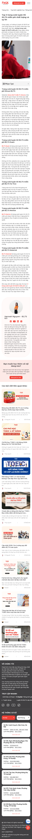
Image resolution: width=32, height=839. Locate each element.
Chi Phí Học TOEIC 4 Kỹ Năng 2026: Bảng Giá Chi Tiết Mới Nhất (14, 443)
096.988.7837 (14, 777)
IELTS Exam (5, 146)
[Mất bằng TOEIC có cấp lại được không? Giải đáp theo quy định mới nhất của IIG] (16, 466)
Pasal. (9, 822)
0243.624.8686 (14, 809)
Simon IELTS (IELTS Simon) (17, 95)
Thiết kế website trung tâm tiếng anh (14, 834)
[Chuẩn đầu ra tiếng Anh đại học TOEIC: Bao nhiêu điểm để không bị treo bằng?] (16, 500)
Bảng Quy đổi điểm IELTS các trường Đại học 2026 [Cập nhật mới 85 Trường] (15, 410)
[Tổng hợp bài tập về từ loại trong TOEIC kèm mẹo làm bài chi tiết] (16, 600)
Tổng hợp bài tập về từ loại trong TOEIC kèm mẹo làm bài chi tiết (14, 611)
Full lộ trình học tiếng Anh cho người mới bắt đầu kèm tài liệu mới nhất (14, 579)
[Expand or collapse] (28, 83)
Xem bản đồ (16, 734)
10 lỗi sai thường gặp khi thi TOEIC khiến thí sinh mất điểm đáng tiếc (14, 646)
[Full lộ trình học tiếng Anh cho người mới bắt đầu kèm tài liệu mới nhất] (16, 567)
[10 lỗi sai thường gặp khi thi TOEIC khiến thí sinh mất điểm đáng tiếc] (16, 634)
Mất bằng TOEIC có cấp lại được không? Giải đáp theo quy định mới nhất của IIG (14, 478)
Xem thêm (18, 731)
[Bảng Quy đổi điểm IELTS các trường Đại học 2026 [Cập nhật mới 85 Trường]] (16, 397)
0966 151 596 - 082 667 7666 (19, 729)
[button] (2, 769)
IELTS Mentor (6, 214)
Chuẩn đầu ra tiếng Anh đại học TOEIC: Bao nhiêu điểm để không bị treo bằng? (16, 513)
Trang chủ (5, 10)
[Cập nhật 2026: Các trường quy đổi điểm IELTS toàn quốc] (16, 535)
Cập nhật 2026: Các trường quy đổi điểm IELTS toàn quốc (14, 546)
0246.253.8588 (14, 793)
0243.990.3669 (14, 761)
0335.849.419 (14, 745)
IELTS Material (6, 254)
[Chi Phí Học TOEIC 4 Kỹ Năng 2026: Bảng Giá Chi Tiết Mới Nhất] (16, 431)
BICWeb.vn (5, 836)
